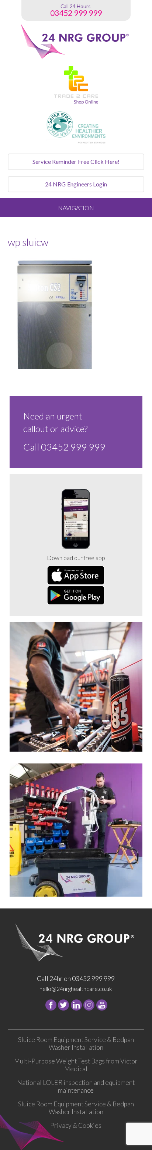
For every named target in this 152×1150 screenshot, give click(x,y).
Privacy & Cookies (75, 1125)
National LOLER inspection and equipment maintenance (76, 1086)
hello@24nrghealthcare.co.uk (75, 988)
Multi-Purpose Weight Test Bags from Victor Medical (76, 1065)
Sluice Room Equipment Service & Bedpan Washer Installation (76, 1043)
